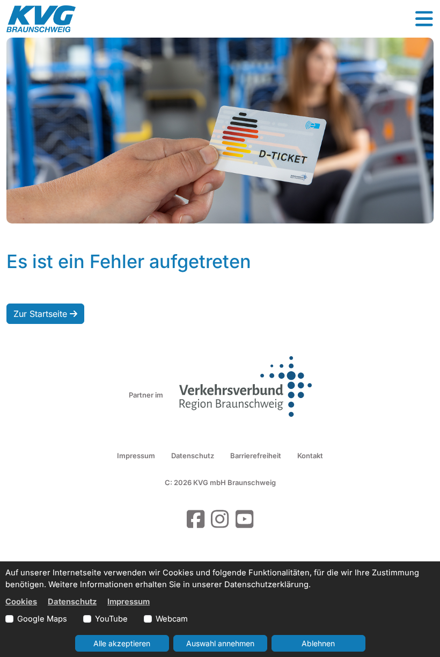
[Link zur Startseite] (41, 18)
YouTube (111, 619)
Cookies (21, 602)
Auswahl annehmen (220, 643)
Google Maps (42, 619)
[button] (423, 18)
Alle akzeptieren (121, 643)
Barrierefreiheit (255, 455)
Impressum (136, 455)
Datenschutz (192, 455)
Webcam (172, 619)
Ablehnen (318, 643)
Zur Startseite (41, 313)
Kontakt (310, 455)
